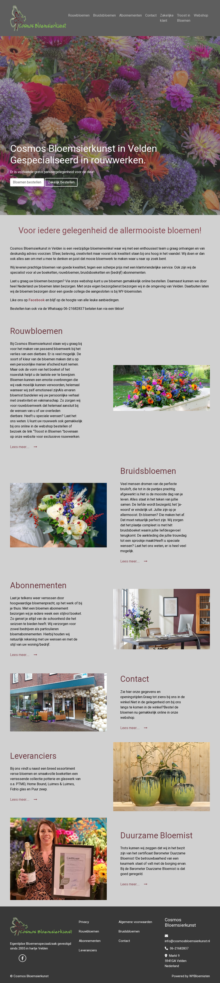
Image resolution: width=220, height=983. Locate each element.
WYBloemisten (199, 976)
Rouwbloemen (79, 15)
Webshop (201, 15)
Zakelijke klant (167, 18)
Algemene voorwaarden (135, 922)
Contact (151, 15)
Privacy (84, 922)
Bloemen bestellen (27, 182)
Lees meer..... (20, 447)
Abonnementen (130, 15)
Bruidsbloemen (104, 15)
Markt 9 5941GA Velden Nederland (175, 961)
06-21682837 (178, 948)
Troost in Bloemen (183, 18)
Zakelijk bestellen (61, 182)
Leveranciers (88, 950)
